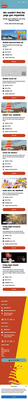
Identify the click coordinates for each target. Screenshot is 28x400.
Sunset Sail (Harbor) (10, 153)
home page (20, 24)
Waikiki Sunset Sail (9, 79)
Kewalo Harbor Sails (5, 351)
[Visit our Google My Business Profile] (5, 319)
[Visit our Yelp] (14, 319)
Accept (14, 396)
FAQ (2, 354)
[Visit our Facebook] (2, 319)
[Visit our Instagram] (8, 319)
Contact (2, 356)
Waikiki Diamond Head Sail (13, 42)
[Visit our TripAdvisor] (11, 319)
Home (2, 348)
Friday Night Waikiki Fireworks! (10, 266)
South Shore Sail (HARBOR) (13, 191)
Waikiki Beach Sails (5, 350)
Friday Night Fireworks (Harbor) (11, 228)
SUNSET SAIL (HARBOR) (12, 115)
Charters (3, 353)
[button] (26, 386)
